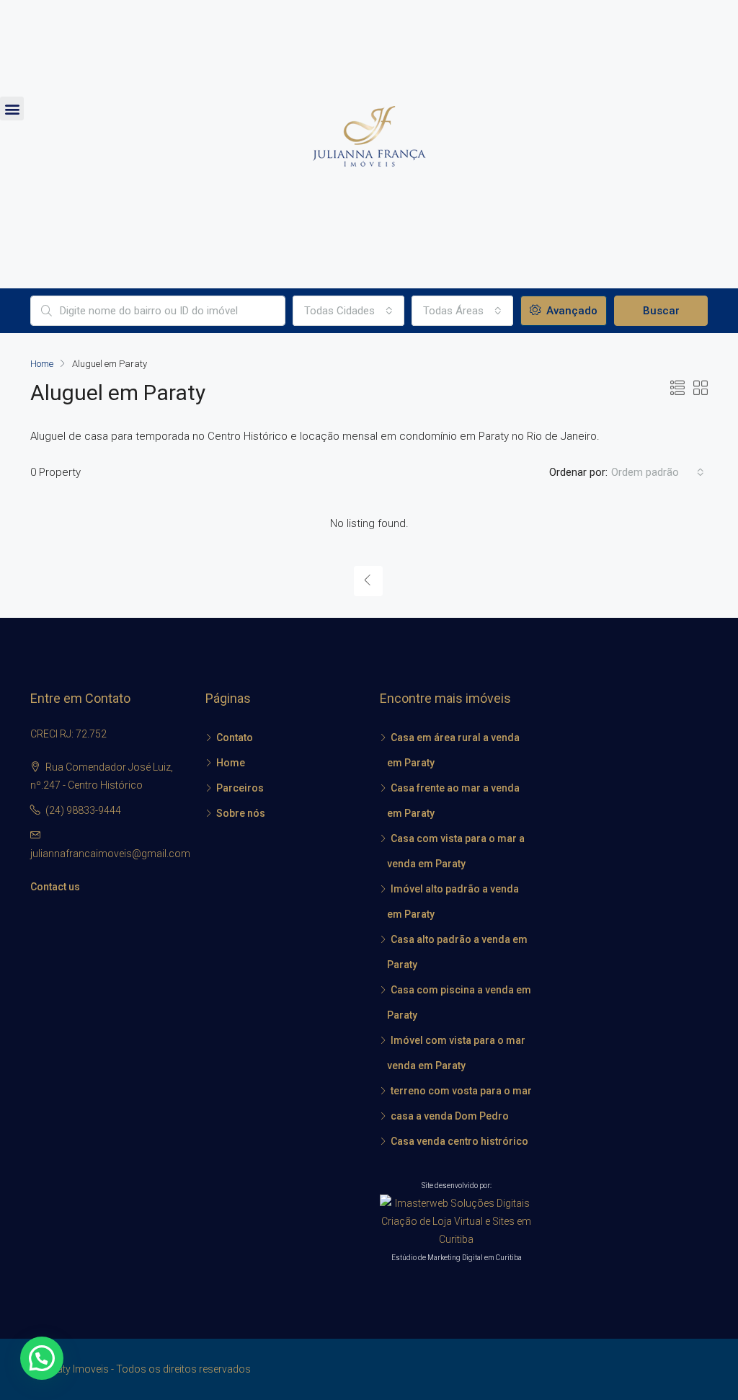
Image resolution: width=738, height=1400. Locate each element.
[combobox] (348, 311)
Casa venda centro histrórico (459, 1141)
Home (230, 762)
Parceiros (240, 788)
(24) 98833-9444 (83, 810)
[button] (12, 108)
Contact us (55, 886)
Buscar (661, 310)
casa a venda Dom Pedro (450, 1116)
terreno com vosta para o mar (461, 1090)
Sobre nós (240, 813)
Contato (234, 737)
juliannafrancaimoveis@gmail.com (110, 853)
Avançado (570, 310)
